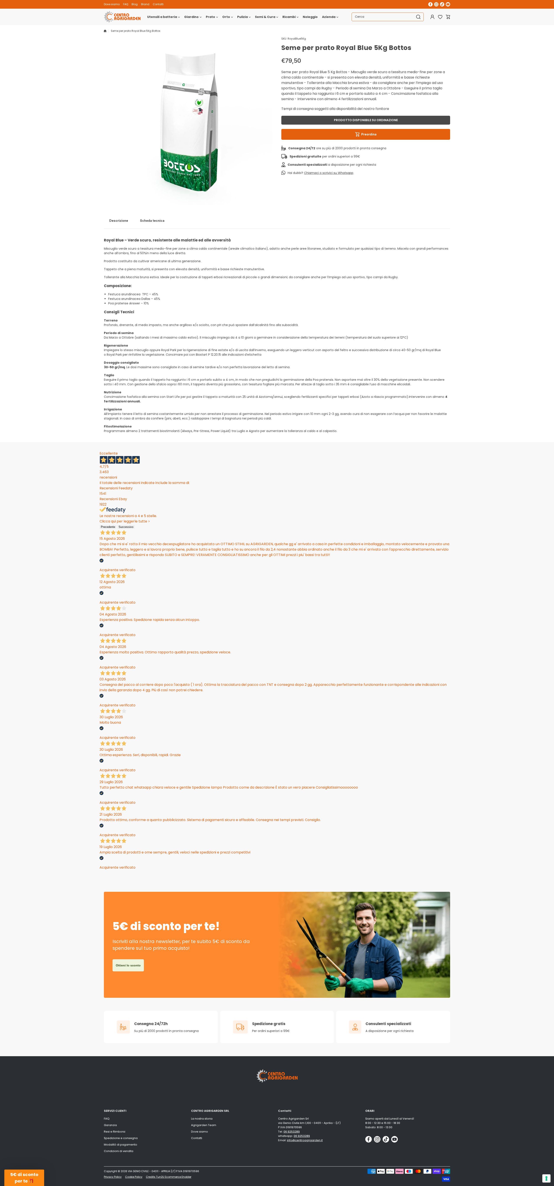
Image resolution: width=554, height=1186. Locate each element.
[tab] (119, 220)
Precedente (108, 527)
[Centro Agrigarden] (122, 17)
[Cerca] (418, 17)
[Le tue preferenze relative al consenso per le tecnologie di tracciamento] (546, 1178)
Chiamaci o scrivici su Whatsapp (328, 173)
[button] (448, 17)
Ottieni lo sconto (128, 965)
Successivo (126, 527)
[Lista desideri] (440, 17)
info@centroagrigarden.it (305, 1140)
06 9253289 (291, 1132)
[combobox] (388, 17)
